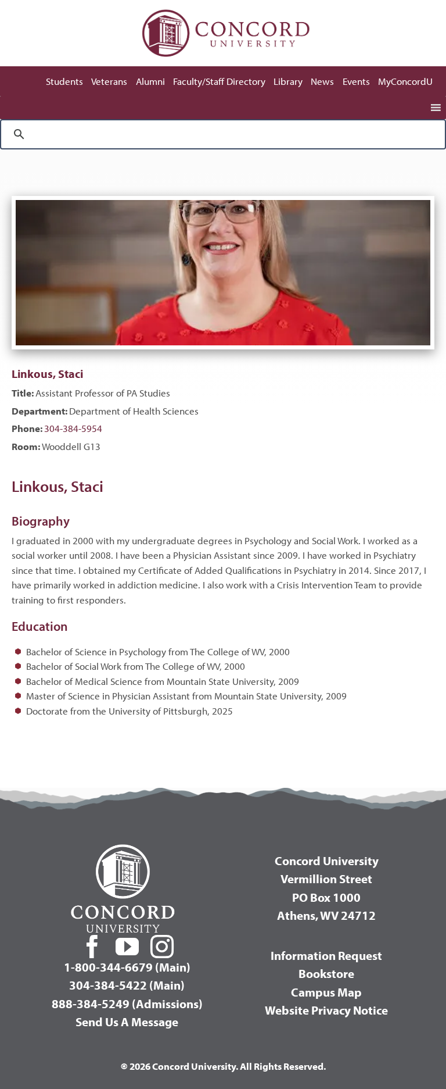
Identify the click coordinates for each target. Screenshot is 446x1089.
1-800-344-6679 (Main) (127, 966)
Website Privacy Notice (326, 1009)
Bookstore (326, 973)
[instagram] (162, 946)
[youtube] (127, 946)
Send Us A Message (126, 1021)
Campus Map (326, 991)
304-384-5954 (73, 428)
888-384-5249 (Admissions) (127, 1003)
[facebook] (92, 946)
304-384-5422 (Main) (127, 984)
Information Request (326, 955)
